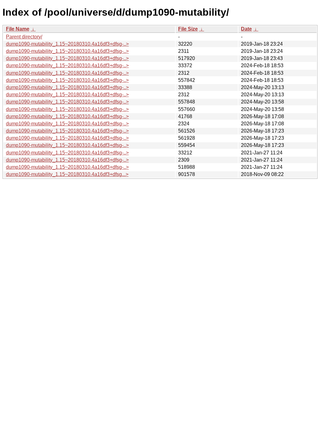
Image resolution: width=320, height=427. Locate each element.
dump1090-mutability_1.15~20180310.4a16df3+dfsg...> (67, 174)
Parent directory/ (24, 36)
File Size (188, 29)
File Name (17, 29)
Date (246, 29)
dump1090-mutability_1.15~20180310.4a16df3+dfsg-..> (67, 44)
